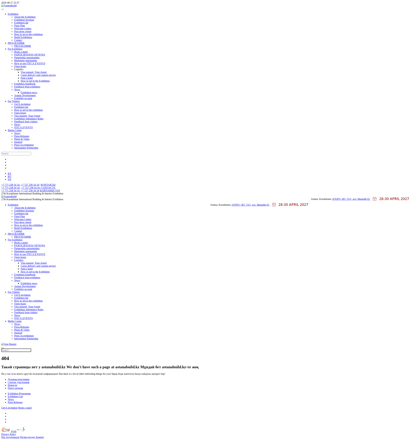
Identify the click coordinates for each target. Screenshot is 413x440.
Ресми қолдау (28, 437)
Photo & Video (22, 139)
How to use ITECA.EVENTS (29, 63)
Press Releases (15, 402)
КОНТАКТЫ (48, 184)
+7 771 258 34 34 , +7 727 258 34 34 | (21, 187)
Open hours (20, 66)
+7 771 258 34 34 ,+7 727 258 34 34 (20, 190)
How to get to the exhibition (28, 34)
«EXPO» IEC (339, 199)
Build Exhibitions (23, 37)
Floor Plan (19, 25)
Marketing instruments (25, 60)
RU (9, 176)
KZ (9, 173)
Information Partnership (26, 147)
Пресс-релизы (15, 388)
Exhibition (13, 14)
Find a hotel (27, 78)
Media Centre (15, 130)
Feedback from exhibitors (27, 86)
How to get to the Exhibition (35, 81)
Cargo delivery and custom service (38, 75)
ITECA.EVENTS (23, 127)
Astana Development (25, 95)
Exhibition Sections (24, 19)
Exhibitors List (15, 396)
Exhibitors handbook (24, 83)
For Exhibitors (15, 49)
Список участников (18, 382)
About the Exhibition (25, 17)
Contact (18, 40)
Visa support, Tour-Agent (34, 72)
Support (18, 142)
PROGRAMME (16, 43)
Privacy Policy (8, 434)
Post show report (22, 31)
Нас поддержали (10, 437)
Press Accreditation (24, 144)
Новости (12, 385)
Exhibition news (29, 92)
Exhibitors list (21, 22)
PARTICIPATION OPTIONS (29, 54)
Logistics (18, 260)
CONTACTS (48, 187)
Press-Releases (21, 136)
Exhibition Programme (19, 393)
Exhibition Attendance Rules (28, 118)
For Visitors (14, 101)
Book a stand (21, 51)
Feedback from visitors (25, 121)
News (17, 89)
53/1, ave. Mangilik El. (358, 199)
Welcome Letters (22, 28)
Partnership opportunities (27, 57)
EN (9, 179)
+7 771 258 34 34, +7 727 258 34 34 (20, 184)
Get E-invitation (22, 104)
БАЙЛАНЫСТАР (50, 190)
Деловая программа (18, 379)
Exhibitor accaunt (23, 98)
